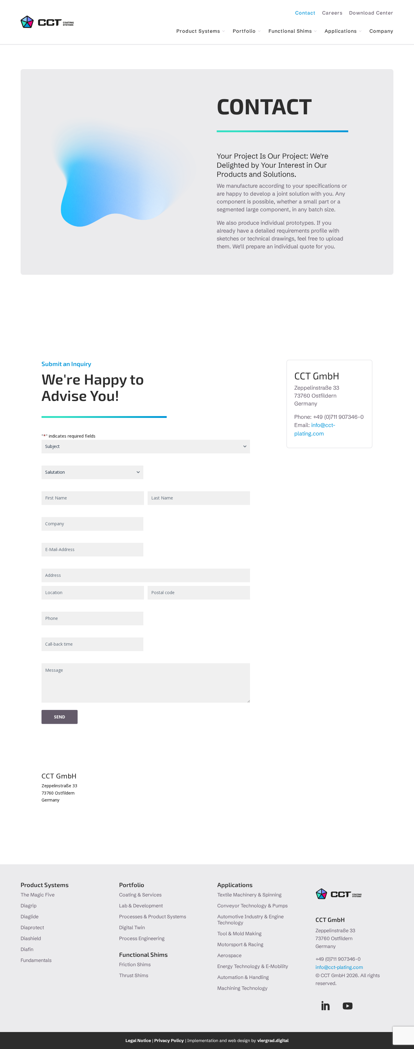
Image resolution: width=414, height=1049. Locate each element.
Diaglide (29, 916)
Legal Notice (138, 1040)
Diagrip (28, 906)
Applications (341, 31)
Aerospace (229, 955)
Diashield (31, 938)
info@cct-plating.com (339, 967)
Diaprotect (32, 927)
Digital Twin (132, 927)
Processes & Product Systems (152, 916)
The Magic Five (38, 895)
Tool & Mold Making (239, 933)
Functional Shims (290, 31)
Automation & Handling (243, 977)
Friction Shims (135, 964)
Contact (305, 13)
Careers (332, 13)
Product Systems (198, 31)
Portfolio (244, 31)
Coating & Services (140, 895)
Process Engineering (142, 938)
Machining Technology (242, 988)
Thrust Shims (133, 975)
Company (381, 31)
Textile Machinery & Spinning (249, 895)
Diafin (27, 949)
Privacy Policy (169, 1040)
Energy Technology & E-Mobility (252, 966)
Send (59, 717)
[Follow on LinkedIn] (325, 1006)
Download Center (371, 13)
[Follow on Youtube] (347, 1006)
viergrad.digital (273, 1040)
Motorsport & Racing (240, 944)
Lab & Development (141, 906)
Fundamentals (36, 960)
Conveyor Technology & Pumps (252, 906)
